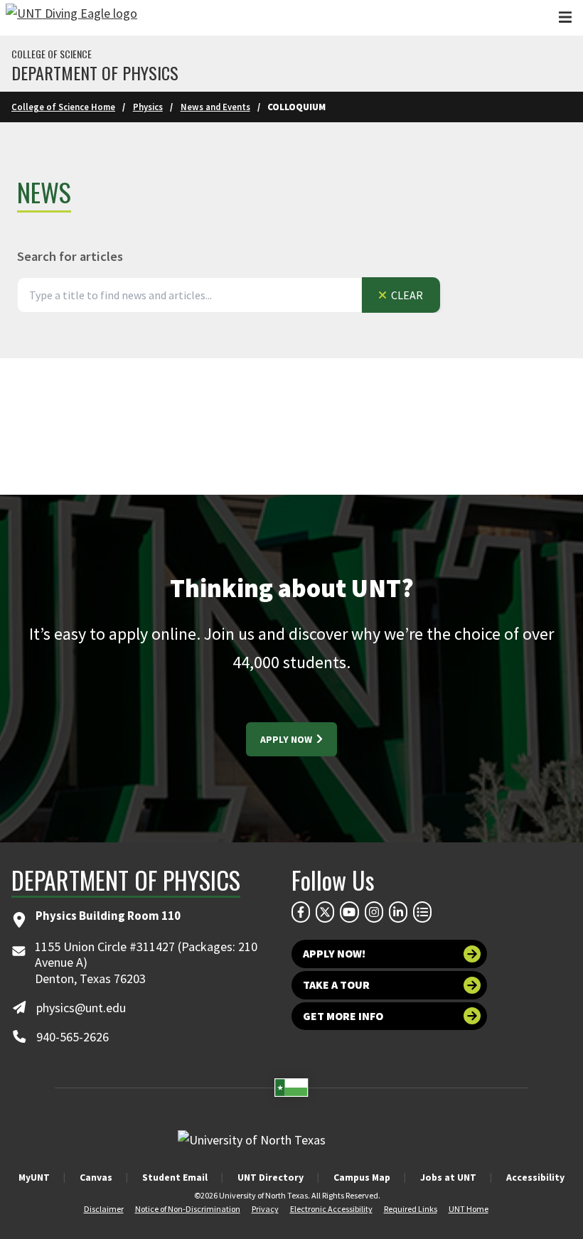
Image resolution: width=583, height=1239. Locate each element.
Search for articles (70, 256)
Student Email (175, 1177)
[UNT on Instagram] (374, 912)
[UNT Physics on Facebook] (301, 912)
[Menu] (565, 17)
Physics (148, 106)
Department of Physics (94, 72)
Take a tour (336, 985)
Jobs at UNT (448, 1177)
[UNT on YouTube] (349, 912)
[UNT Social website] (422, 912)
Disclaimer (104, 1208)
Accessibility (535, 1177)
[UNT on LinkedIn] (398, 912)
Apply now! (334, 953)
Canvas (96, 1177)
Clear (406, 295)
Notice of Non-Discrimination (187, 1208)
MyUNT (34, 1177)
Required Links (410, 1208)
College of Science (51, 54)
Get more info (343, 1016)
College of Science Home (63, 106)
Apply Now (287, 739)
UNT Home (468, 1208)
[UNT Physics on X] (325, 912)
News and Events (215, 106)
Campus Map (361, 1177)
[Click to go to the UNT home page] (71, 18)
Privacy (265, 1208)
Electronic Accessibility (331, 1208)
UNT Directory (270, 1177)
